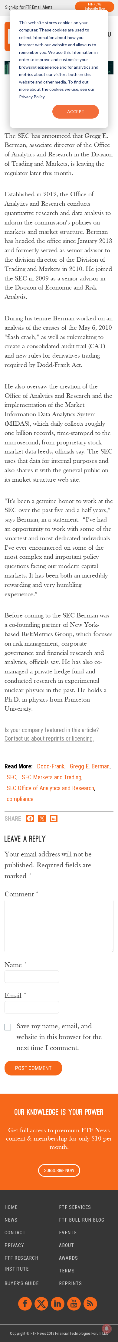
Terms (67, 1271)
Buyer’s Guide (22, 1283)
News (11, 1220)
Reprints (70, 1283)
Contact (15, 1233)
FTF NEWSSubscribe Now (95, 6)
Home (11, 1207)
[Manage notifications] (107, 1329)
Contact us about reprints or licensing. (49, 738)
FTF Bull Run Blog (81, 1220)
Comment (22, 894)
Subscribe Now (59, 1170)
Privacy (14, 1245)
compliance (20, 799)
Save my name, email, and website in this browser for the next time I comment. (59, 1037)
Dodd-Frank (50, 766)
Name (16, 965)
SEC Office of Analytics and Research (50, 788)
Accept (75, 111)
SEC (11, 777)
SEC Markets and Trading (51, 777)
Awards (68, 1258)
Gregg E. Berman (90, 766)
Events (68, 1233)
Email (16, 995)
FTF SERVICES (75, 1207)
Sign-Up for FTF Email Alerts (29, 7)
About (66, 1245)
